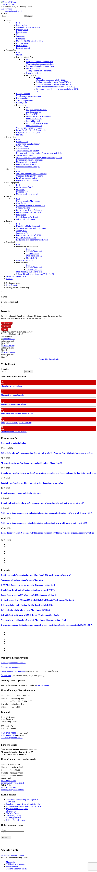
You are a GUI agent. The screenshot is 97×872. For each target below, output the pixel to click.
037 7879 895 (6, 9)
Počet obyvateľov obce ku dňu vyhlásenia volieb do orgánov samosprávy (32, 483)
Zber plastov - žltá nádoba (11, 386)
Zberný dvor (11, 811)
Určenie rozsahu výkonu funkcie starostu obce (21, 493)
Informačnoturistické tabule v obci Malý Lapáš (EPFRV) (25, 610)
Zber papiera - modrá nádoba (12, 395)
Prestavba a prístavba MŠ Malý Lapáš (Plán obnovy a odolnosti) (28, 595)
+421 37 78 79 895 (8, 733)
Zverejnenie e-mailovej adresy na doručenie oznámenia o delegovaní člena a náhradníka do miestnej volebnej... (48, 473)
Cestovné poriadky (13, 815)
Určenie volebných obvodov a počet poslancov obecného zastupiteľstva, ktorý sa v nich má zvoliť (42, 503)
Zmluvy (12, 339)
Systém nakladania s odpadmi (13, 671)
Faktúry (12, 345)
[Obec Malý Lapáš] (9, 2)
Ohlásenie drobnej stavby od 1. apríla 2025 (23, 799)
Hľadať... (5, 13)
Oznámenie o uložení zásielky (13, 443)
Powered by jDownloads (48, 359)
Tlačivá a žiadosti (13, 813)
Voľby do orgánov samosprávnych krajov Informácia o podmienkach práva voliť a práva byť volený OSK (46, 513)
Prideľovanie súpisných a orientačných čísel (23, 804)
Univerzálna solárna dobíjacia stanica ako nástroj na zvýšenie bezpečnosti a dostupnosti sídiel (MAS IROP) (46, 625)
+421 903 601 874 (8, 735)
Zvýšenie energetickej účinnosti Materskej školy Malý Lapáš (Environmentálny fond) (37, 600)
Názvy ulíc (10, 802)
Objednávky (14, 352)
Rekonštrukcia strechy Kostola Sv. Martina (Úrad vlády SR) (27, 605)
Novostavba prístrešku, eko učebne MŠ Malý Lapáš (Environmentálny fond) (33, 620)
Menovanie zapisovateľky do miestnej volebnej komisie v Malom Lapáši (31, 463)
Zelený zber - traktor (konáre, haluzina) (16, 422)
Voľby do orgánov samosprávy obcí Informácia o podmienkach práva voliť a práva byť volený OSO (44, 523)
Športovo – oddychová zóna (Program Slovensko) (22, 580)
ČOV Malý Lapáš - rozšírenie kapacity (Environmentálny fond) (28, 585)
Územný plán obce (13, 818)
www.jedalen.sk (42, 685)
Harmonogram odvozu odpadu (13, 663)
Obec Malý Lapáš (8, 4)
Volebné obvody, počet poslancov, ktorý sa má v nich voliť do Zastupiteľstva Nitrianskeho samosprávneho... (47, 453)
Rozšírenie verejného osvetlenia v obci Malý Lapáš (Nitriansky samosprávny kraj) (36, 575)
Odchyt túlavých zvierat (15, 820)
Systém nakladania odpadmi (17, 809)
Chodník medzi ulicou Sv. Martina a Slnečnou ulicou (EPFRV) (28, 590)
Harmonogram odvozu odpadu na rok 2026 (23, 806)
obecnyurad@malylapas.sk (11, 11)
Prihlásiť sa (6, 837)
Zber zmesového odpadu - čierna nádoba (17, 413)
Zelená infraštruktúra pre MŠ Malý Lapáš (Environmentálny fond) (30, 615)
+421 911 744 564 (8, 787)
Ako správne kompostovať (11, 667)
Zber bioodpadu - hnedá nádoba (14, 404)
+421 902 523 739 (8, 780)
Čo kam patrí (6, 676)
